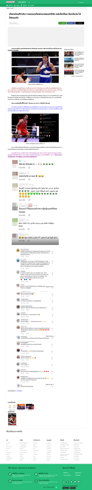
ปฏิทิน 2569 (76, 445)
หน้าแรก (10, 5)
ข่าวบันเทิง (8, 452)
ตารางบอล (49, 450)
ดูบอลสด (49, 446)
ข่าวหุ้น (21, 456)
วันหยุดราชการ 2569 (78, 443)
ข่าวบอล (8, 460)
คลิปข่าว (8, 454)
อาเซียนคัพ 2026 (64, 459)
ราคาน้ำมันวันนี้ (23, 446)
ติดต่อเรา (66, 473)
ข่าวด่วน (8, 448)
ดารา (34, 448)
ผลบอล (48, 460)
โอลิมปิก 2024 (12, 410)
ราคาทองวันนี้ (22, 445)
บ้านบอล (48, 454)
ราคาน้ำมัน (22, 458)
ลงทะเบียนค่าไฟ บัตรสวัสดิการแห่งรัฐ (64, 455)
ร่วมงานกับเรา (67, 475)
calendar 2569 (63, 450)
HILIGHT (22, 2)
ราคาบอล (49, 445)
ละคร (34, 452)
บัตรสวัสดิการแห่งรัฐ (64, 445)
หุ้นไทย (21, 460)
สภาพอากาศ (9, 446)
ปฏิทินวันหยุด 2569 (64, 448)
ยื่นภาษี (21, 454)
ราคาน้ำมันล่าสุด (63, 443)
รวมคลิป (32, 5)
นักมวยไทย (21, 410)
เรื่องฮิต (25, 5)
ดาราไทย (62, 457)
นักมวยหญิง (29, 410)
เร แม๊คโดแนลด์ (77, 450)
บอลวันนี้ (49, 448)
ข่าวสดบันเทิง (36, 450)
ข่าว (7, 450)
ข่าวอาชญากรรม (23, 452)
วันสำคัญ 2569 (77, 448)
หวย (7, 445)
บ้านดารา (35, 460)
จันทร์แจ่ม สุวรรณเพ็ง (13, 425)
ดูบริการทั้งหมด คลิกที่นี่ (48, 487)
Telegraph (19, 390)
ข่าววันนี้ (8, 443)
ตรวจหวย (8, 456)
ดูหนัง (34, 445)
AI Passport (76, 460)
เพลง (34, 456)
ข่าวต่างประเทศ (23, 450)
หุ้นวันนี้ (21, 448)
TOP (89, 487)
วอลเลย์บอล (76, 446)
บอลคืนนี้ (49, 452)
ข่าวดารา (35, 458)
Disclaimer (78, 473)
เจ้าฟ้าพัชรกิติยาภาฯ (24, 443)
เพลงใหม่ (35, 454)
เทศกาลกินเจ (63, 452)
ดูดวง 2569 (62, 446)
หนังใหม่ (35, 446)
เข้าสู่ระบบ (82, 2)
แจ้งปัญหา (78, 475)
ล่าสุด (17, 5)
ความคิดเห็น (63, 23)
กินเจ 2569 (76, 458)
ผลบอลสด (49, 443)
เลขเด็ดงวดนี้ (9, 458)
